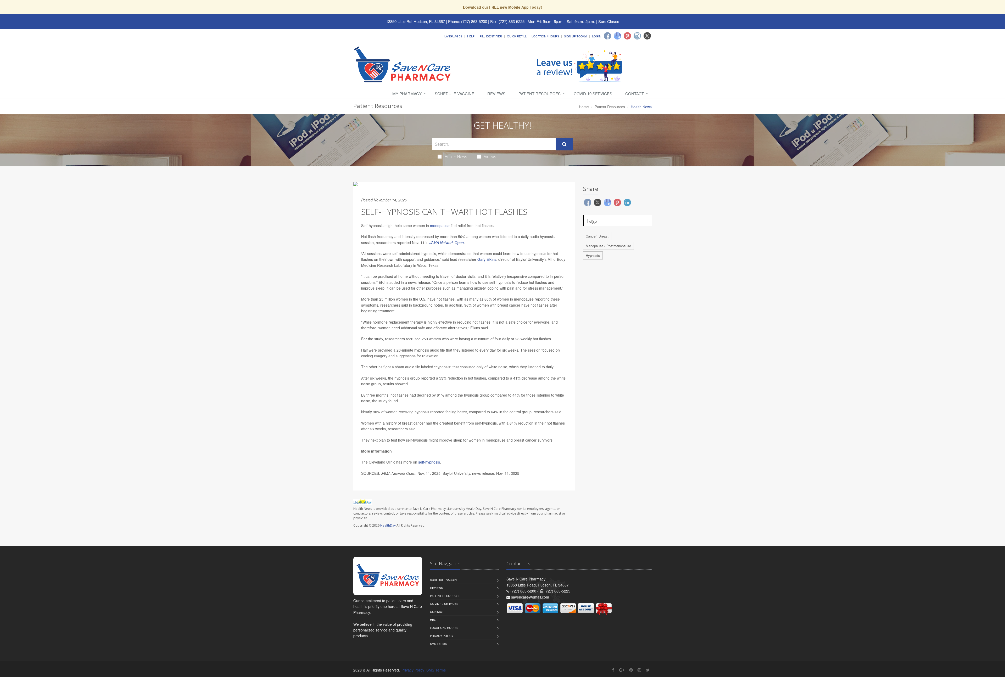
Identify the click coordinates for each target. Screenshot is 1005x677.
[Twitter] (647, 36)
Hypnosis (593, 255)
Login (596, 36)
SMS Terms (438, 643)
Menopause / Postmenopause (608, 245)
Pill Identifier (490, 36)
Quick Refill (517, 36)
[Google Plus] (621, 670)
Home (584, 106)
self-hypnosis (429, 462)
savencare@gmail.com (530, 597)
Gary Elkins (486, 259)
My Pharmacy (407, 93)
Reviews (496, 93)
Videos (490, 156)
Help (470, 36)
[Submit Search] (564, 144)
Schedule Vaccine (454, 93)
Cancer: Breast (597, 236)
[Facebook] (607, 36)
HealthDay (388, 525)
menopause (440, 225)
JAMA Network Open (446, 242)
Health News (456, 156)
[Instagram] (637, 36)
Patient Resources (539, 93)
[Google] (617, 36)
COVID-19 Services (593, 93)
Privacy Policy (441, 636)
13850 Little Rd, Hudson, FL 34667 (415, 21)
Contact (634, 93)
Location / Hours (545, 36)
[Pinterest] (627, 36)
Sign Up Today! (575, 36)
